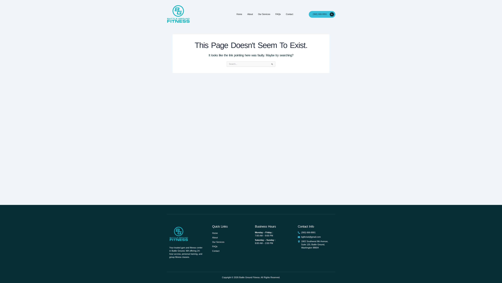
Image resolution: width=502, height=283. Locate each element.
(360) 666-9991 (320, 14)
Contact (289, 14)
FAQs (278, 14)
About (250, 14)
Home (239, 14)
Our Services (264, 14)
